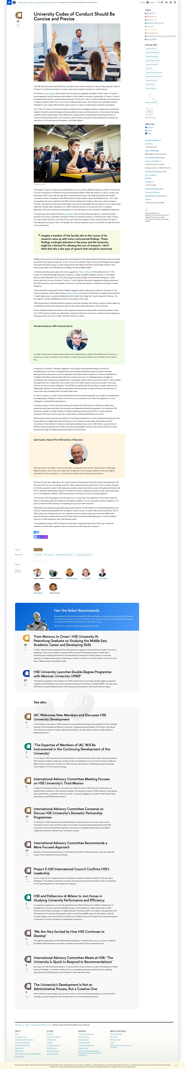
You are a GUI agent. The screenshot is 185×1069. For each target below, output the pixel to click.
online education (49, 555)
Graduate (49, 1043)
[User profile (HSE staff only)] (170, 2)
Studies (50, 1031)
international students (152, 52)
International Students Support (155, 157)
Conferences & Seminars (85, 1045)
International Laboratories (86, 1034)
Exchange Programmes (53, 1045)
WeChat (150, 127)
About (18, 1031)
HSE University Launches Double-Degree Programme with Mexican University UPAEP (72, 673)
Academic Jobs (83, 1048)
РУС (159, 2)
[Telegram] (38, 532)
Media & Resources (118, 1031)
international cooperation (154, 72)
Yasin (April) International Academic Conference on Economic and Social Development (89, 1053)
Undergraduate (51, 1040)
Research (82, 1031)
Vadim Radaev (49, 93)
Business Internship (52, 1054)
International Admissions (153, 140)
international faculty (152, 56)
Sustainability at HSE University (24, 1040)
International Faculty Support (154, 189)
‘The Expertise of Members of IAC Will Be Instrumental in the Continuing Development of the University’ (72, 749)
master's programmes (153, 60)
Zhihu (149, 133)
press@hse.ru (149, 182)
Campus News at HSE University (40, 1025)
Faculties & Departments (22, 1043)
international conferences (154, 76)
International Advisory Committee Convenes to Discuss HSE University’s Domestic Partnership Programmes (68, 813)
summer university (151, 64)
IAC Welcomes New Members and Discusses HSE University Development (70, 717)
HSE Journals (114, 1037)
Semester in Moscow (53, 1051)
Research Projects (83, 1040)
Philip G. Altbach (85, 272)
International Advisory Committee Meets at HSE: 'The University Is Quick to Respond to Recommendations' (73, 959)
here (91, 1065)
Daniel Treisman (73, 293)
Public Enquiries (20, 1057)
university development (84, 555)
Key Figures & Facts (21, 1037)
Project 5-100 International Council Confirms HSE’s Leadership (71, 871)
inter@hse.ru (149, 144)
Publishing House (115, 1040)
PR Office (148, 178)
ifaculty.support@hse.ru (152, 192)
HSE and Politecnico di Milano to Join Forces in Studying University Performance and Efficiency (69, 898)
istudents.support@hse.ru (153, 161)
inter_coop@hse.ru (151, 175)
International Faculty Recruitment (155, 196)
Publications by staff (116, 1034)
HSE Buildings (19, 1051)
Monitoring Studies (84, 1043)
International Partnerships (22, 1045)
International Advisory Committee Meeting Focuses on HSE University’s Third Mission (72, 781)
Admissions (50, 1034)
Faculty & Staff (19, 1048)
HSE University (19, 1025)
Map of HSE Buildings (152, 151)
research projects (151, 80)
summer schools (151, 48)
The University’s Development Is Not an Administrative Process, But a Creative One (65, 986)
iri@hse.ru (148, 199)
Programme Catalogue (53, 1037)
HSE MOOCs (150, 84)
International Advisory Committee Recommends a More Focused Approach (70, 844)
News (27, 1025)
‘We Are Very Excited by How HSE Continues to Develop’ (69, 933)
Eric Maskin (68, 214)
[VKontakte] (35, 532)
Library (112, 1043)
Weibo (150, 130)
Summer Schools (52, 1048)
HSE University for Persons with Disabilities (27, 1054)
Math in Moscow (151, 88)
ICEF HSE (149, 68)
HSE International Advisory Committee (66, 555)
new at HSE (37, 555)
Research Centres (83, 1037)
